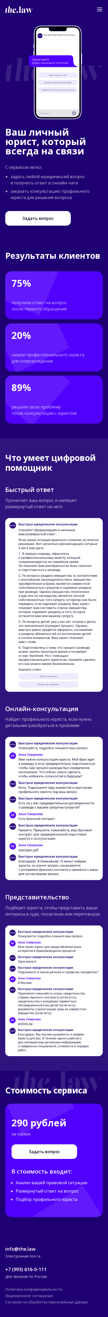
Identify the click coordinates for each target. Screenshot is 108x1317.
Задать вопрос (38, 218)
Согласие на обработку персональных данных (46, 1302)
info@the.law (20, 1249)
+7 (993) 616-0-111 (25, 1269)
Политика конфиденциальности (33, 1289)
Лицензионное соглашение (29, 1296)
